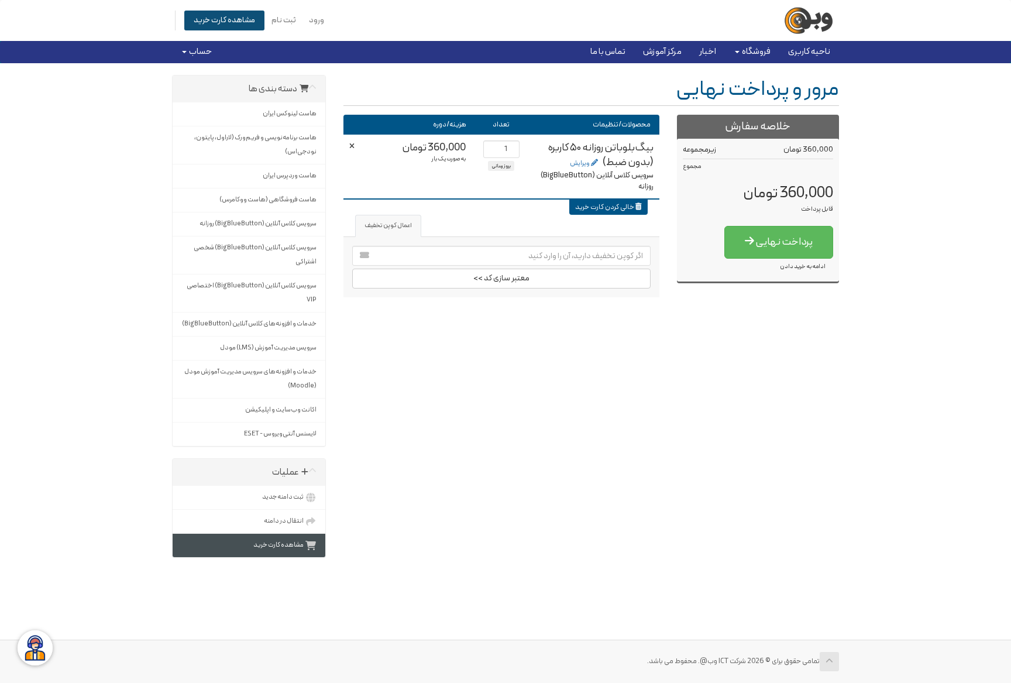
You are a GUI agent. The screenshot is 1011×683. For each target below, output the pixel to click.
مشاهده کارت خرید (224, 20)
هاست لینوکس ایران (290, 114)
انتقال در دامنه (284, 521)
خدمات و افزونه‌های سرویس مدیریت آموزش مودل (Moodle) (250, 379)
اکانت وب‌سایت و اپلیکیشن (281, 410)
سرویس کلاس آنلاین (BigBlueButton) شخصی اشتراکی (255, 255)
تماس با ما (607, 52)
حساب (199, 52)
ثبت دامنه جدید (283, 497)
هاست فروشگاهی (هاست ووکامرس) (268, 200)
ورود (316, 20)
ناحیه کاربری (809, 52)
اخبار (707, 52)
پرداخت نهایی (783, 242)
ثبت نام (283, 20)
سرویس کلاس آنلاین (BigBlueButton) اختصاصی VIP (252, 293)
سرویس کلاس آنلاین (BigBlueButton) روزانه (258, 224)
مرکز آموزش (662, 52)
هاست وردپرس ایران (290, 176)
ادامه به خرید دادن (803, 266)
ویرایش (580, 163)
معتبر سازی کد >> (501, 278)
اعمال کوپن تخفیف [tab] (388, 226)
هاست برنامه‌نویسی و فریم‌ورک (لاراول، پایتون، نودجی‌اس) (255, 145)
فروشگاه (755, 52)
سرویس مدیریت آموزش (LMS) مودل (268, 348)
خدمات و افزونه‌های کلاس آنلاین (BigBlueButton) (249, 324)
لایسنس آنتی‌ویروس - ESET (280, 434)
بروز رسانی (501, 166)
